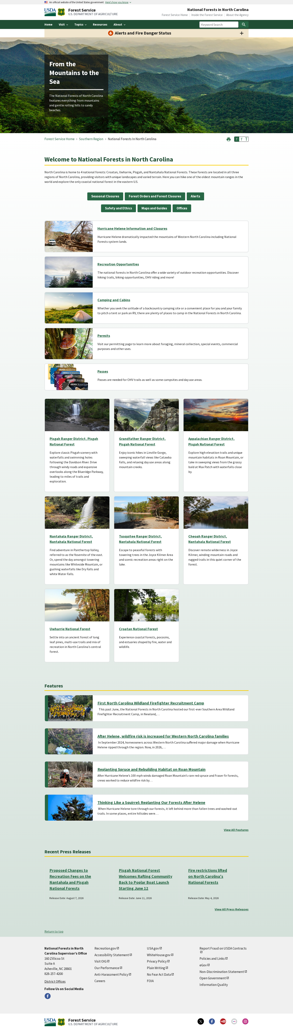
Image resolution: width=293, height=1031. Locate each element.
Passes (102, 371)
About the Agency (237, 15)
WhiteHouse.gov (158, 955)
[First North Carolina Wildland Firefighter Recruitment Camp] (70, 708)
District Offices (55, 981)
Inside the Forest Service (207, 15)
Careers (99, 981)
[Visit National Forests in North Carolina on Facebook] (47, 996)
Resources (100, 24)
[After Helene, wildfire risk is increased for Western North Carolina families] (70, 741)
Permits (103, 335)
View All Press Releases (232, 909)
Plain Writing (156, 968)
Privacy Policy (157, 961)
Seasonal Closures (105, 196)
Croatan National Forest (138, 629)
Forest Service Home (175, 15)
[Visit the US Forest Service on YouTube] (223, 1021)
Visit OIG (100, 961)
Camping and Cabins (113, 300)
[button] (228, 139)
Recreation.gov (105, 948)
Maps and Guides (154, 208)
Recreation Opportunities (118, 264)
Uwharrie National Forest (70, 629)
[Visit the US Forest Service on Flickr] (234, 1021)
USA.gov (153, 948)
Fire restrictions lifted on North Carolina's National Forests (207, 876)
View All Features (236, 830)
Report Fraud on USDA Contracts (223, 948)
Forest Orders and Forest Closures (155, 196)
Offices (182, 208)
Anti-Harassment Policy (111, 974)
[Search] (244, 24)
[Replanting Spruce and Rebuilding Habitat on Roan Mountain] (70, 774)
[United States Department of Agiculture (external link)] (51, 12)
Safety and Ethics (118, 208)
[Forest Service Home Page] (61, 12)
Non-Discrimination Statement (222, 972)
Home (48, 24)
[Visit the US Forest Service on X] (201, 1021)
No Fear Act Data (159, 974)
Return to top (53, 931)
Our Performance (106, 968)
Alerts (195, 196)
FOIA (150, 981)
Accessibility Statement (111, 955)
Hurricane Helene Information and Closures (132, 228)
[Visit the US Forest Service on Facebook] (212, 1021)
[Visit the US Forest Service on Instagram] (245, 1021)
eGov (203, 965)
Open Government (213, 978)
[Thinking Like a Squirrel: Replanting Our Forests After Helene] (70, 808)
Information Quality (214, 984)
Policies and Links (212, 958)
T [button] (237, 139)
